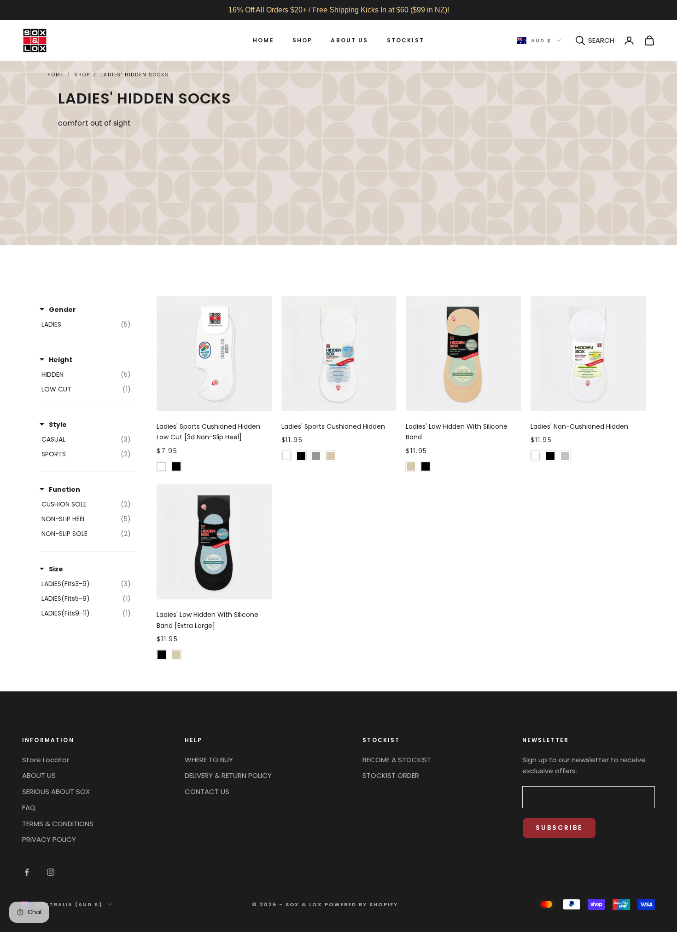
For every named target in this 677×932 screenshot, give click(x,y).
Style (58, 424)
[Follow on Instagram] (50, 872)
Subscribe (559, 827)
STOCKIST (405, 40)
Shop (302, 40)
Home (263, 40)
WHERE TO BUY (209, 760)
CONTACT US (207, 791)
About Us (349, 40)
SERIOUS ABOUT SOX (56, 791)
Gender (62, 309)
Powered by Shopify (361, 904)
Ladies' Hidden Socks (134, 74)
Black (176, 466)
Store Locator (45, 760)
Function (64, 489)
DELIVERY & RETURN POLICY (228, 775)
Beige (331, 456)
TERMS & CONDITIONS (57, 823)
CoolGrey (565, 456)
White (162, 466)
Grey (316, 456)
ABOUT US (39, 775)
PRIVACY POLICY (49, 839)
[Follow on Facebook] (26, 872)
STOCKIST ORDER (390, 775)
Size (56, 569)
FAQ (28, 807)
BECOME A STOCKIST (396, 760)
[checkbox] (86, 324)
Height (60, 359)
